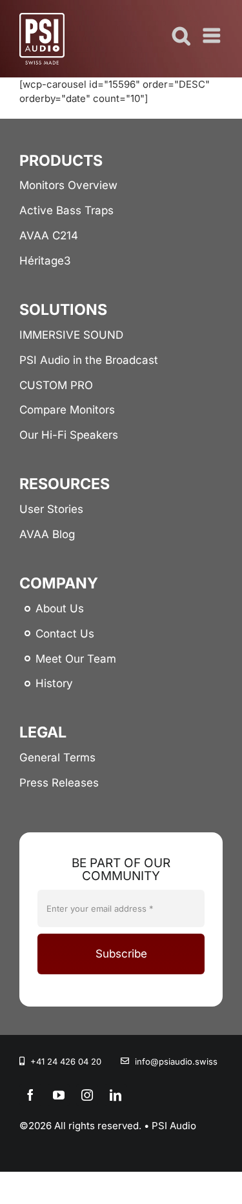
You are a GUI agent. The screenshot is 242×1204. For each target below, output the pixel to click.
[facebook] (30, 1095)
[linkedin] (115, 1095)
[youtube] (59, 1095)
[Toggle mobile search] (181, 35)
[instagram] (87, 1095)
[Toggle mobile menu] (213, 35)
